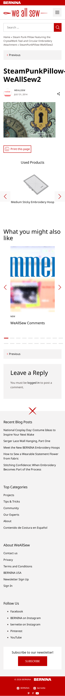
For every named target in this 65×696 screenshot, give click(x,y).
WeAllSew (19, 90)
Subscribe (32, 661)
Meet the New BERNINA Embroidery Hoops (31, 447)
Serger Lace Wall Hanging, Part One (26, 441)
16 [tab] (36, 343)
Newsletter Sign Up (16, 579)
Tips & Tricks (11, 501)
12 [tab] (12, 343)
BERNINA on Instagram (25, 618)
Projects (8, 495)
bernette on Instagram (25, 624)
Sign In (7, 586)
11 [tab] (6, 343)
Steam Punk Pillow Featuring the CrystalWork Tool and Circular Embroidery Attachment (27, 40)
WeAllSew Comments (27, 323)
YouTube (16, 637)
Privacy (8, 560)
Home (6, 37)
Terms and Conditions (17, 566)
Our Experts (11, 515)
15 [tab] (30, 343)
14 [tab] (24, 343)
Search (58, 27)
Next (60, 196)
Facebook (16, 611)
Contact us (10, 553)
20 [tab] (61, 343)
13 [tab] (18, 343)
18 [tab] (48, 343)
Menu (57, 12)
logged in (33, 383)
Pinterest (16, 631)
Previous (14, 55)
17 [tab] (42, 343)
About (7, 521)
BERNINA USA (12, 573)
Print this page (20, 149)
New (12, 316)
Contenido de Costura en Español (25, 528)
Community (11, 508)
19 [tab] (55, 343)
